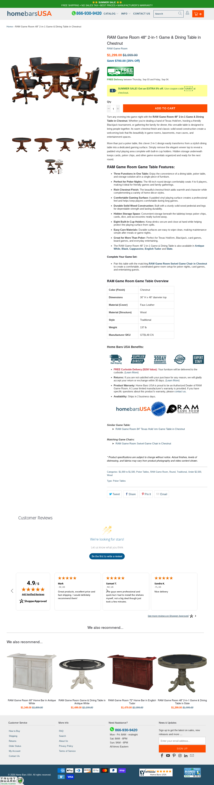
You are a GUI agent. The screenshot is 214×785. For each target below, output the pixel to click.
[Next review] (107, 591)
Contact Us (141, 13)
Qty (109, 101)
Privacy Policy (66, 746)
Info (124, 13)
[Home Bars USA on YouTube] (168, 756)
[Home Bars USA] (29, 14)
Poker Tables (142, 472)
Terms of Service (67, 751)
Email (163, 494)
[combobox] (168, 14)
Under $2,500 (194, 472)
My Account (14, 751)
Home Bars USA (24, 774)
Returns (12, 741)
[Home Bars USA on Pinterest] (174, 756)
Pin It (148, 494)
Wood (110, 475)
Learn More (131, 372)
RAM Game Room (117, 48)
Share (132, 494)
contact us (180, 391)
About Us (63, 741)
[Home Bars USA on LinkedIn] (186, 756)
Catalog (110, 13)
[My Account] (187, 13)
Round (172, 472)
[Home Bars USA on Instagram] (180, 756)
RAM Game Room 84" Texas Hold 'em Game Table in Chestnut (150, 429)
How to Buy (14, 731)
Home (10, 26)
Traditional (182, 472)
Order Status (15, 746)
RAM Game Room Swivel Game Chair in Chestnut (143, 443)
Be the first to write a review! (107, 556)
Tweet (116, 494)
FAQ (61, 731)
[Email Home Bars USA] (191, 756)
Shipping (13, 736)
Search (62, 736)
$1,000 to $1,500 (127, 472)
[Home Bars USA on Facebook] (162, 756)
